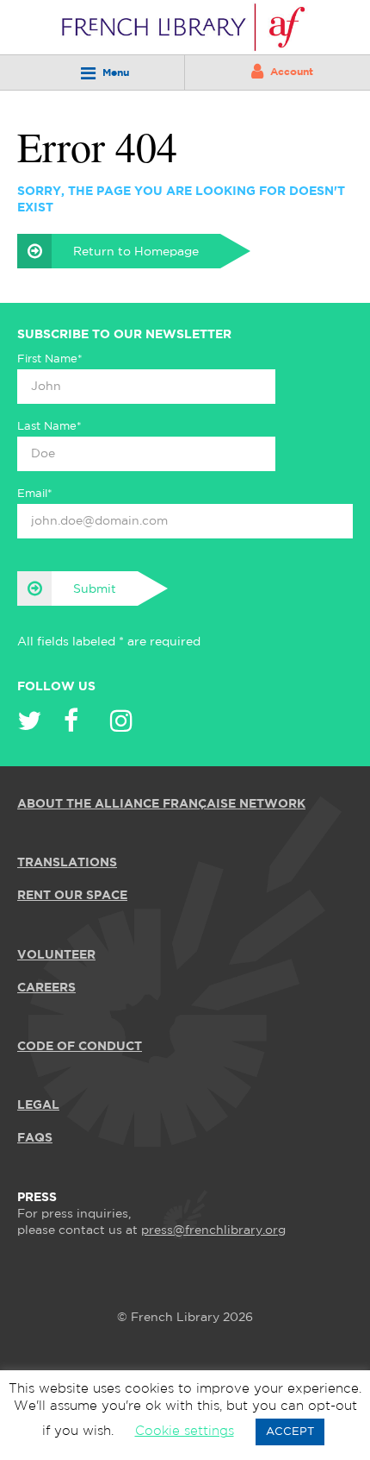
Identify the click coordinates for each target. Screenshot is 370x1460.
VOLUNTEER (56, 955)
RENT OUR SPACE (72, 895)
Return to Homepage (136, 252)
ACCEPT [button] (290, 1432)
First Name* (50, 359)
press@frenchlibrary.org (213, 1230)
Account (291, 72)
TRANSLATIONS (67, 863)
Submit (94, 589)
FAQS (34, 1138)
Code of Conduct (79, 1047)
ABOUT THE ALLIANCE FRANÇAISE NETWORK (161, 804)
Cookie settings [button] (184, 1431)
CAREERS (46, 988)
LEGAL (38, 1105)
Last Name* (49, 426)
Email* (34, 494)
